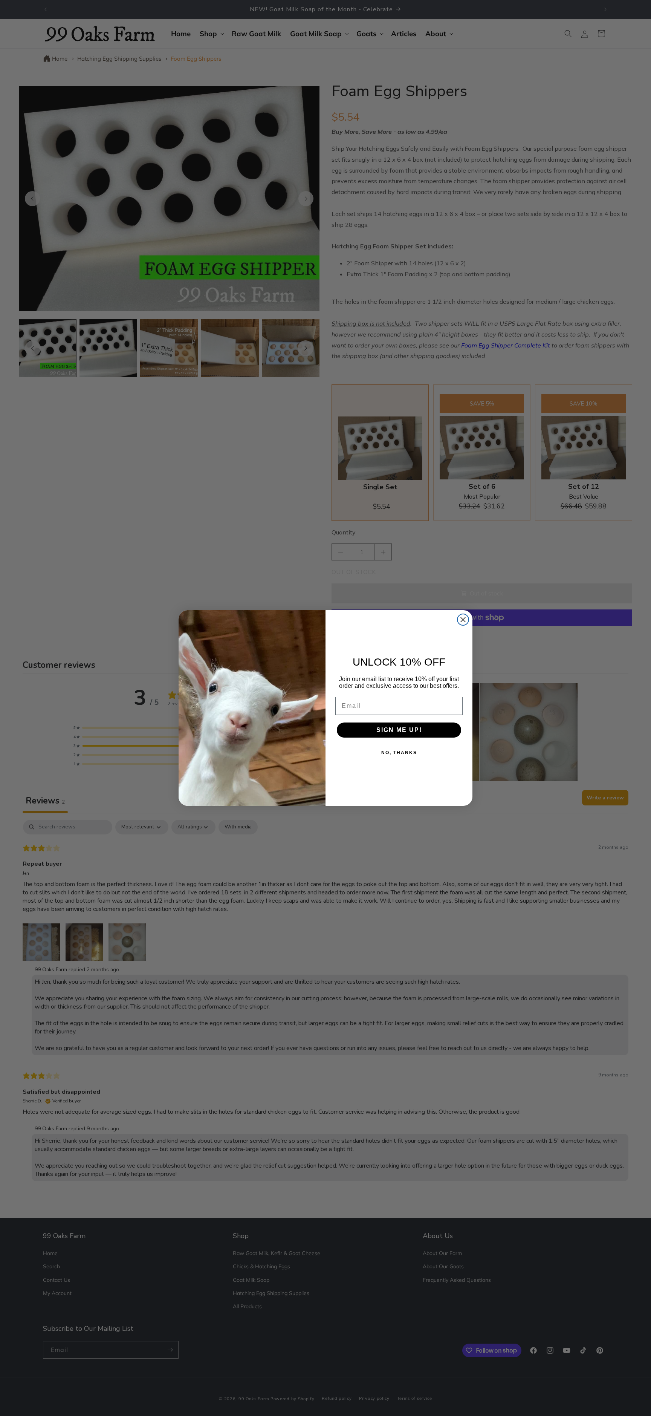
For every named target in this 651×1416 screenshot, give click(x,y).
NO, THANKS (399, 752)
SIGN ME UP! (399, 730)
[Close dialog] (463, 619)
